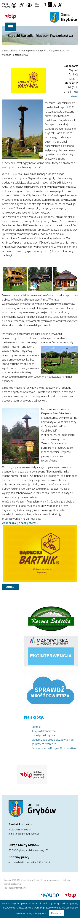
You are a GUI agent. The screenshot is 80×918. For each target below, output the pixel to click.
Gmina (69, 17)
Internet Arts (20, 888)
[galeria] (40, 290)
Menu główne (28, 50)
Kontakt (36, 726)
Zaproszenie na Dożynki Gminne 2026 (53, 748)
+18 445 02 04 (23, 829)
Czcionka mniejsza (50, 4)
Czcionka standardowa (55, 4)
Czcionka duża (60, 4)
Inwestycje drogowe (43, 735)
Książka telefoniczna (43, 731)
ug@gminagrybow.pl (27, 833)
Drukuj (10, 586)
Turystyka (43, 50)
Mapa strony (6, 6)
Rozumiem (56, 913)
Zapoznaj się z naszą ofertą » (20, 523)
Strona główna (9, 50)
